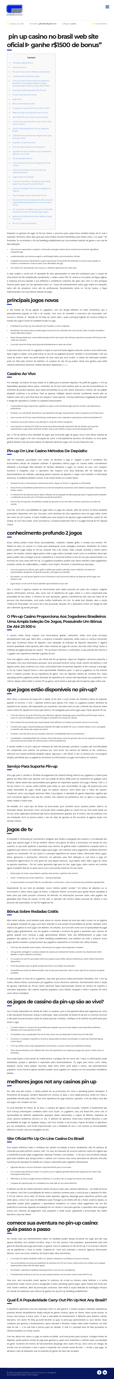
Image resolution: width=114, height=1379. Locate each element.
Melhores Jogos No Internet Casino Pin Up (30, 112)
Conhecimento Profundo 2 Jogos (26, 76)
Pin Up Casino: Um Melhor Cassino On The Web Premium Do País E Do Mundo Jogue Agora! (32, 210)
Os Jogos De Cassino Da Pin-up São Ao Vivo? (31, 108)
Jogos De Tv (17, 99)
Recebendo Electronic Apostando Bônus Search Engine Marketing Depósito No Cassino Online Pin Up (33, 202)
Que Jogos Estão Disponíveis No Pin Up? (29, 90)
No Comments (101, 23)
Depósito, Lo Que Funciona (24, 142)
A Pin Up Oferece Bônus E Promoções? (29, 147)
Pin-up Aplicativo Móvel (22, 158)
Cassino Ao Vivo (19, 67)
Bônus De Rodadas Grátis (23, 103)
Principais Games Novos (23, 63)
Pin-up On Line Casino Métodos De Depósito (31, 71)
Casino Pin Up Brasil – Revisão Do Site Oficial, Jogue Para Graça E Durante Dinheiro (32, 182)
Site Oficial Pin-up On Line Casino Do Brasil (30, 117)
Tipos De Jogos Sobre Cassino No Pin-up (29, 195)
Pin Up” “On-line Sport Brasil (24, 223)
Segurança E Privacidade (23, 177)
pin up (65, 364)
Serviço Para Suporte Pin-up (24, 94)
